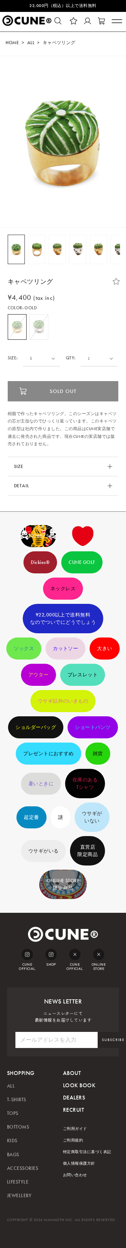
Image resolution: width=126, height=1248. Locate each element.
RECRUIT (73, 1109)
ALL (30, 43)
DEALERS (74, 1097)
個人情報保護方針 (79, 1163)
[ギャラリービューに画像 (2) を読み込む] (37, 249)
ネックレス (63, 589)
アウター (38, 675)
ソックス (24, 648)
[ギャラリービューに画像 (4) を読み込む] (77, 249)
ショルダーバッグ (35, 727)
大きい (104, 648)
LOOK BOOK (79, 1085)
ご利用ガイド (75, 1128)
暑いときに (41, 784)
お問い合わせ (75, 1175)
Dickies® (40, 562)
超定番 (31, 817)
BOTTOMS (18, 1127)
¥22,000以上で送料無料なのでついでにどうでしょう (63, 618)
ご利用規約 (73, 1140)
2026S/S (38, 536)
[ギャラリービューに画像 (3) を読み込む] (57, 249)
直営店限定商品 (87, 850)
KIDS (12, 1141)
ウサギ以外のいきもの (63, 701)
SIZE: (13, 358)
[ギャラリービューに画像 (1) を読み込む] (16, 249)
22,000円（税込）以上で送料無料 (63, 5)
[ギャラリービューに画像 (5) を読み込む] (98, 249)
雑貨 (98, 754)
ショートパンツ (92, 727)
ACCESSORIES (22, 1168)
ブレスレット (83, 675)
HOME (12, 43)
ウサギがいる (43, 851)
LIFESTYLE (17, 1182)
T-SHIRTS (16, 1100)
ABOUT (72, 1073)
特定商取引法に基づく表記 (87, 1152)
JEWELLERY (19, 1196)
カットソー (65, 648)
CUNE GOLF (82, 562)
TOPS (13, 1113)
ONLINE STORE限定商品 (63, 884)
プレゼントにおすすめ (48, 754)
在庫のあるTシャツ (85, 783)
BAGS (13, 1155)
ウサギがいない (92, 817)
